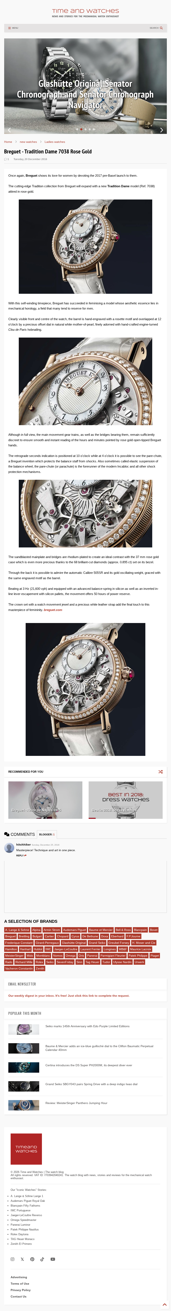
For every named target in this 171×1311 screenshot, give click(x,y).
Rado (8, 962)
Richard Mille (24, 962)
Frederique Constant (19, 942)
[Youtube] (52, 1259)
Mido (30, 955)
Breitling (24, 936)
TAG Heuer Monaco (22, 1239)
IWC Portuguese (20, 1210)
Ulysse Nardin (122, 962)
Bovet (153, 930)
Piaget (155, 955)
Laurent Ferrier (90, 949)
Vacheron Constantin (19, 968)
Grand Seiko (97, 942)
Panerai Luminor (20, 1224)
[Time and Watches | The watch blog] (85, 15)
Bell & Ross (123, 930)
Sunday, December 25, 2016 (45, 845)
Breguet (10, 936)
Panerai (92, 955)
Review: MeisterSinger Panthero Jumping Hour (76, 1103)
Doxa (104, 936)
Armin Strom (52, 930)
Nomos (58, 955)
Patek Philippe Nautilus (25, 1229)
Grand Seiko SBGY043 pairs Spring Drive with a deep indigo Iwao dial (91, 1084)
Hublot (38, 949)
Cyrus (75, 936)
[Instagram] (12, 1259)
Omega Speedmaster (23, 1220)
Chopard (62, 936)
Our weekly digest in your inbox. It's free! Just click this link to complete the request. (69, 995)
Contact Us (18, 1296)
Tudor (106, 962)
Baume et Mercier (101, 930)
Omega (70, 955)
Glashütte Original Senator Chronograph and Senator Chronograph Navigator (85, 94)
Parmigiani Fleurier (113, 955)
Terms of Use (20, 1283)
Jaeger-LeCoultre (65, 949)
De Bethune (90, 936)
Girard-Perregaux (47, 942)
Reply (20, 855)
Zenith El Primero (21, 1243)
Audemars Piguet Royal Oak (28, 1200)
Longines (110, 949)
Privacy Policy (21, 1290)
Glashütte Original (74, 942)
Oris (81, 955)
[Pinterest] (32, 1259)
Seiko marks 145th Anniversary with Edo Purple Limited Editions (87, 1026)
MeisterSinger (14, 955)
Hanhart (25, 949)
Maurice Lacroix (140, 949)
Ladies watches (55, 141)
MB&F (123, 949)
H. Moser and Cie (143, 942)
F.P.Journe (133, 936)
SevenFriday (65, 962)
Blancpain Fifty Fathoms (25, 1205)
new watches (28, 141)
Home (8, 141)
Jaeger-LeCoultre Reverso (26, 1215)
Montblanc (43, 955)
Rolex (39, 962)
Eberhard (117, 936)
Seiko (50, 962)
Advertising (19, 1277)
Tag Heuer (92, 962)
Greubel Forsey (118, 942)
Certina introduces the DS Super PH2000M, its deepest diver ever (88, 1065)
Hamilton (11, 949)
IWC (48, 949)
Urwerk (139, 962)
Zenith (40, 968)
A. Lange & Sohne (17, 930)
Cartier (49, 936)
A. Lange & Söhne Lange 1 (27, 1196)
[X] (22, 1259)
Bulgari (37, 936)
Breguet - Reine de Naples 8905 (36, 810)
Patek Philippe (138, 955)
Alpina (36, 930)
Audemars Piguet (74, 930)
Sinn (79, 962)
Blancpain (140, 930)
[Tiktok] (42, 1259)
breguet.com (53, 610)
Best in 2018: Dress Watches (114, 810)
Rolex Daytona (19, 1234)
